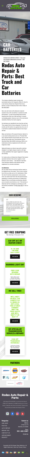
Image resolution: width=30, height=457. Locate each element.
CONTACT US (6, 433)
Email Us (25, 434)
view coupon (15, 256)
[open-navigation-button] (2, 5)
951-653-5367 (5, 107)
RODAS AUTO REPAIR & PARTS (11, 57)
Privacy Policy (22, 447)
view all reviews (15, 218)
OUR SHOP (5, 423)
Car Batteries (5, 167)
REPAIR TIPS (5, 430)
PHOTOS (4, 425)
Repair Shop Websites (19, 445)
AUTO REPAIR (6, 428)
